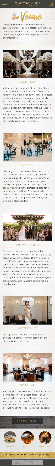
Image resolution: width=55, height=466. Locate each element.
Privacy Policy (40, 455)
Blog (47, 455)
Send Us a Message (27, 421)
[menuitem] (5, 4)
